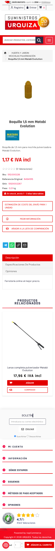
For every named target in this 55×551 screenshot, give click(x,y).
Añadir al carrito (41, 545)
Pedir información (30, 219)
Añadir (30, 383)
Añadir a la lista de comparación (30, 228)
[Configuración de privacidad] (5, 545)
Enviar (30, 429)
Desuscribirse (35, 436)
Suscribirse (21, 436)
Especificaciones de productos (23, 264)
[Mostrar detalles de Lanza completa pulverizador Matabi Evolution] (27, 337)
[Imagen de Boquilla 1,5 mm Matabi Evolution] (27, 91)
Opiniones (11, 271)
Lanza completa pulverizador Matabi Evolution (27, 369)
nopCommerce (33, 532)
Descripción (12, 257)
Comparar (29, 390)
